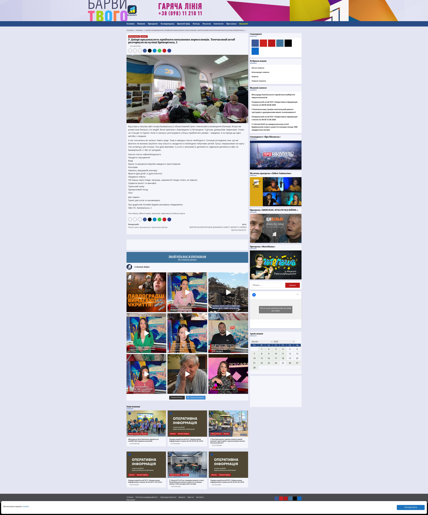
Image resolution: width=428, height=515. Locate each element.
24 (276, 363)
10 (276, 353)
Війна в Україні (145, 213)
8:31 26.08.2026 (216, 485)
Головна (131, 23)
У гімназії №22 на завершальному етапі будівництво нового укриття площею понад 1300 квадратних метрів (186, 482)
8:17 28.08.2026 (175, 444)
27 (297, 363)
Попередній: (148, 225)
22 (262, 363)
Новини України (183, 434)
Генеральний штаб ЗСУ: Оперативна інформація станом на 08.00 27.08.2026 (145, 481)
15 (262, 358)
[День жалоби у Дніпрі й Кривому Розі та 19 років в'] (187, 292)
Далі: (218, 227)
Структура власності (168, 497)
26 (290, 363)
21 (254, 363)
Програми (153, 23)
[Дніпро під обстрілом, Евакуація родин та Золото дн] (146, 374)
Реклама (207, 23)
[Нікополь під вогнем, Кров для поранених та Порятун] (228, 333)
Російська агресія (178, 213)
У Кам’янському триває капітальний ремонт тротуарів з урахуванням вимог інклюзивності (227, 441)
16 (269, 358)
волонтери (156, 213)
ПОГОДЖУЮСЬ (410, 507)
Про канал (231, 23)
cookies (25, 506)
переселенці (166, 213)
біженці (135, 213)
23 (269, 363)
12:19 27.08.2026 (217, 445)
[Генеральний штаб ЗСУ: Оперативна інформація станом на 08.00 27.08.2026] (146, 465)
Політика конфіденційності (147, 497)
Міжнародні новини (260, 72)
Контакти (218, 23)
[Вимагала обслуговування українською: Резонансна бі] (228, 374)
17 (276, 358)
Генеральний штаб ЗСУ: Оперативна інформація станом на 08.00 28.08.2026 (186, 440)
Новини (141, 23)
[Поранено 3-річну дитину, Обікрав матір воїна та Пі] (146, 333)
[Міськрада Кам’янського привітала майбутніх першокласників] (146, 423)
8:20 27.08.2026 (134, 485)
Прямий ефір (183, 23)
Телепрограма (167, 23)
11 (283, 353)
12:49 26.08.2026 (176, 486)
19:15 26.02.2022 (135, 46)
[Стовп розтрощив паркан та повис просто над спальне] (187, 333)
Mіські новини (134, 36)
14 (254, 358)
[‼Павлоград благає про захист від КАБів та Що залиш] (146, 292)
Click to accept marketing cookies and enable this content (275, 310)
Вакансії (243, 23)
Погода (196, 23)
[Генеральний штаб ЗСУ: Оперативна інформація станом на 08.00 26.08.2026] (228, 465)
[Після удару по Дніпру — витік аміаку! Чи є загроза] (187, 374)
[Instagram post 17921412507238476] (228, 292)
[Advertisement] (167, 244)
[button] (300, 24)
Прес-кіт (190, 497)
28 (254, 367)
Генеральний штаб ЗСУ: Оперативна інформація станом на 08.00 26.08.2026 (227, 481)
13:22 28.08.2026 (134, 444)
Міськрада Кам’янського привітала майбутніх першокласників (143, 440)
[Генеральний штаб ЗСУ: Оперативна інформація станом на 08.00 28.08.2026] (187, 423)
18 (283, 358)
